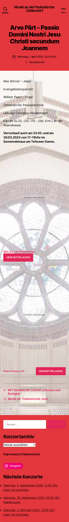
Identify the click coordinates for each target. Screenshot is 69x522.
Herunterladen (18, 257)
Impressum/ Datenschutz (21, 454)
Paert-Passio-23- (14, 371)
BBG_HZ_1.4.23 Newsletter (19, 251)
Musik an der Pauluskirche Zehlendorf (34, 8)
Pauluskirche (36, 62)
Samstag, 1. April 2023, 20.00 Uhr (37, 56)
